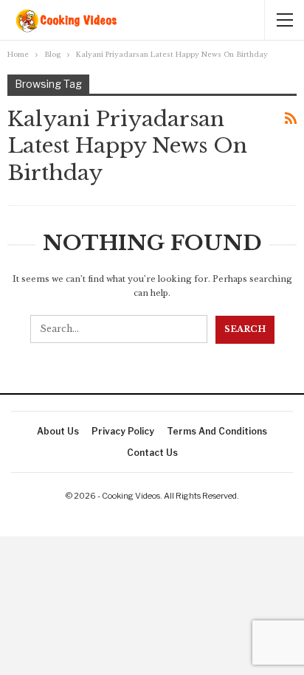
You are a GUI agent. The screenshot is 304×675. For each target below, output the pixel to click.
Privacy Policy (122, 431)
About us (58, 431)
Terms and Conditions (217, 431)
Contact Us (152, 452)
